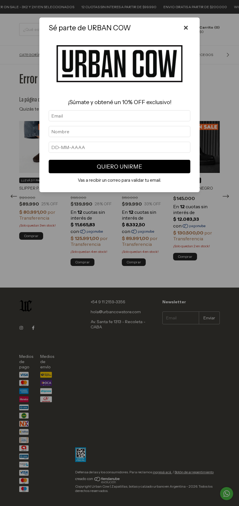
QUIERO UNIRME (119, 166)
